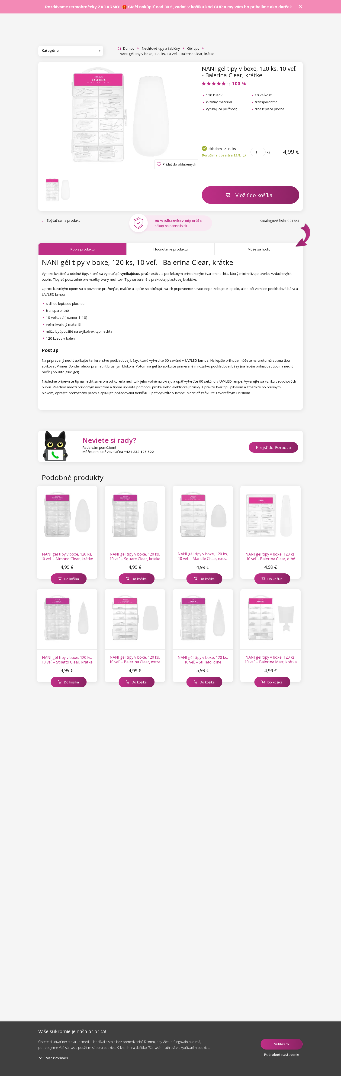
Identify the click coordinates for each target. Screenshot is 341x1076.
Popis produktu (82, 249)
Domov (129, 48)
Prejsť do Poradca (273, 447)
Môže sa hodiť (259, 249)
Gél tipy (193, 48)
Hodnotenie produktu (170, 249)
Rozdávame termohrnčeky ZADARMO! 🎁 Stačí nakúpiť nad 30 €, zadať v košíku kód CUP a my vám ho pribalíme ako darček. (169, 7)
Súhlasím (281, 1044)
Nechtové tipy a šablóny (161, 48)
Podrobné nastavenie (281, 1054)
